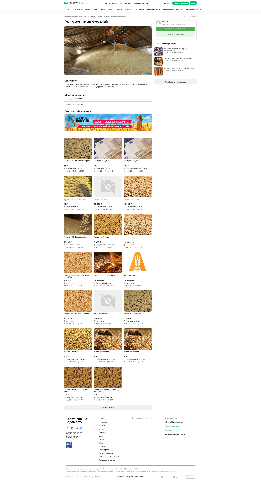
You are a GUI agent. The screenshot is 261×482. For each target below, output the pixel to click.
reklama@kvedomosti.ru (174, 422)
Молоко (95, 9)
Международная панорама (173, 9)
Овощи (119, 9)
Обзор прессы (139, 9)
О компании (127, 3)
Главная (67, 16)
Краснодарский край (73, 99)
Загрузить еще (108, 407)
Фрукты (128, 9)
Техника (111, 9)
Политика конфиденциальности (130, 477)
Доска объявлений (141, 3)
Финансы (78, 9)
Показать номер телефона (175, 29)
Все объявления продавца (175, 82)
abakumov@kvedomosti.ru (175, 434)
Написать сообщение (175, 34)
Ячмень (99, 16)
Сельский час (117, 3)
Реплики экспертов (193, 9)
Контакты (166, 3)
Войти (193, 3)
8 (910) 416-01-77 (73, 437)
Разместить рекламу (181, 3)
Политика (68, 9)
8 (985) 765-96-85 (74, 433)
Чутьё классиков (153, 9)
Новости (107, 3)
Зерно (87, 9)
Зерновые (91, 16)
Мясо (103, 9)
